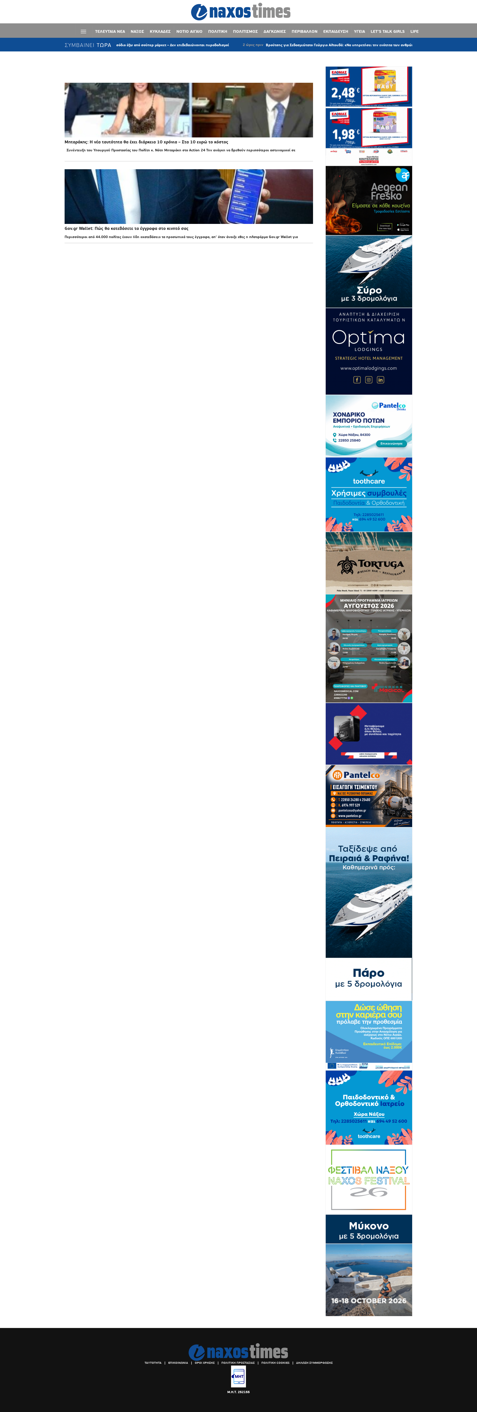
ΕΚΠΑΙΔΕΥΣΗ (335, 31)
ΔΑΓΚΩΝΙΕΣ (275, 31)
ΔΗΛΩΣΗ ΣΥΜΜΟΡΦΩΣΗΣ (314, 1363)
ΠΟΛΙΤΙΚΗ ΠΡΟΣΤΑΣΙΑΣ (238, 1363)
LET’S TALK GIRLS (388, 31)
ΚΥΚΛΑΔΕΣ (160, 31)
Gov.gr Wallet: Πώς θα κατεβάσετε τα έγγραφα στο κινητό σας (127, 228)
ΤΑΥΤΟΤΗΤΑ (153, 1363)
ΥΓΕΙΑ (359, 31)
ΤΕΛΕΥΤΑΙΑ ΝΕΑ (110, 31)
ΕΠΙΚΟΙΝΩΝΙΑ (178, 1363)
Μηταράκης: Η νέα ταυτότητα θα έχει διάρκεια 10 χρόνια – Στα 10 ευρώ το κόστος (146, 142)
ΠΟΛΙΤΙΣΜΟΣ (245, 31)
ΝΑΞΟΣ (137, 31)
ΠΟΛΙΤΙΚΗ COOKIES (275, 1363)
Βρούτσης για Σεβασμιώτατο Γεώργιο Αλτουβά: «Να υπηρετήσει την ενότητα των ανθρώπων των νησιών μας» (302, 45)
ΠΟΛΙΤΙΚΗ (217, 31)
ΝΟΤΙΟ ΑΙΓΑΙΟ (189, 31)
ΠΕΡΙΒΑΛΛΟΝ (305, 31)
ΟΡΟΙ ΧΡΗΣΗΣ (205, 1363)
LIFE (414, 31)
